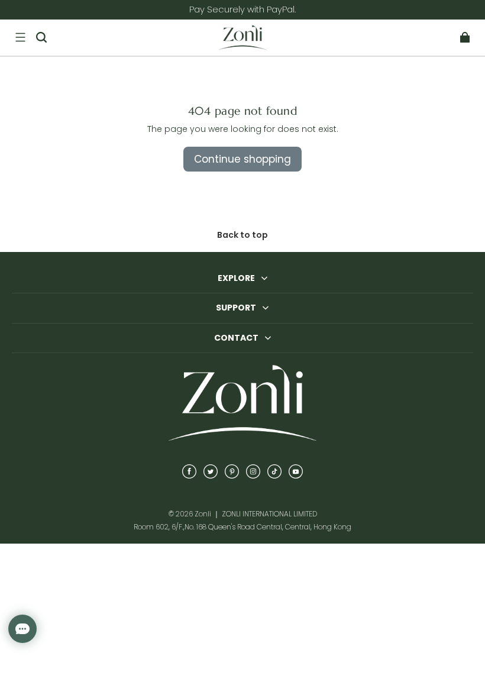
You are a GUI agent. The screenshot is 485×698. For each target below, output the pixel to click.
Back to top (242, 235)
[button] (20, 37)
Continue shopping (242, 159)
